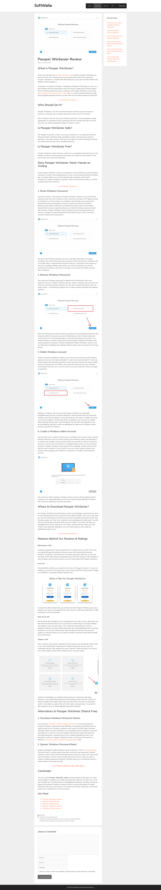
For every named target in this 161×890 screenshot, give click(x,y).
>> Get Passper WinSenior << (68, 100)
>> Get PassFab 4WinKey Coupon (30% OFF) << (68, 766)
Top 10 (89, 6)
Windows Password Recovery (49, 817)
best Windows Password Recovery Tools (52, 93)
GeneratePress (89, 887)
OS (112, 6)
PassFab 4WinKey (90, 750)
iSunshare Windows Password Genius (62, 724)
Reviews (97, 6)
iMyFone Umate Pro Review (52, 806)
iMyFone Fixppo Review (50, 804)
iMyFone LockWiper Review (52, 799)
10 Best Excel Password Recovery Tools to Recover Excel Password (60, 819)
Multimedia (122, 6)
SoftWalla (43, 5)
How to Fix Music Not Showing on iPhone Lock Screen (115, 44)
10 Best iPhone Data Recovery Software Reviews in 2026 (57, 821)
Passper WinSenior (63, 75)
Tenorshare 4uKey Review (51, 808)
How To (105, 6)
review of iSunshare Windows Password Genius (61, 740)
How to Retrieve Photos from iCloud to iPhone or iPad (115, 51)
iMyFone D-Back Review (51, 801)
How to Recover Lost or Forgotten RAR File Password (114, 25)
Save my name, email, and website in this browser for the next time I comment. (67, 871)
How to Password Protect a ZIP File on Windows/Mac (113, 59)
